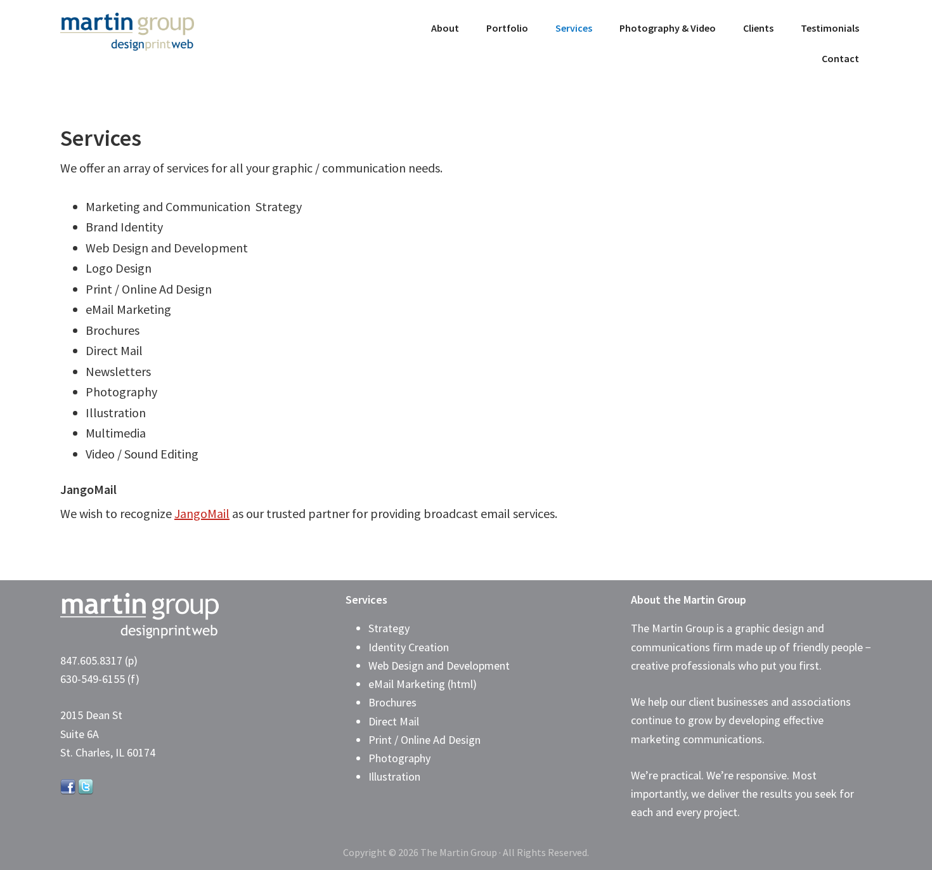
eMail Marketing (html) (422, 684)
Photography (399, 758)
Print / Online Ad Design (424, 739)
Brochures (392, 702)
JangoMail (202, 513)
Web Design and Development (439, 665)
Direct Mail (393, 721)
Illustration (394, 776)
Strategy (389, 628)
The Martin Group (155, 32)
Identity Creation (408, 647)
